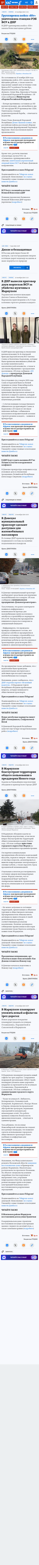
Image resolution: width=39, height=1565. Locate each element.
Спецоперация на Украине (14, 223)
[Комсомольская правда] (12, 2)
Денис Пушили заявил (21, 120)
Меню (2, 2)
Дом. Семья (5, 243)
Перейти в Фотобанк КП (23, 73)
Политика (11, 11)
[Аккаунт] (36, 2)
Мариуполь (9, 988)
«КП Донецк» (24, 369)
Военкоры (23, 7)
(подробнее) (16, 474)
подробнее (6, 200)
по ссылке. (27, 174)
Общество (6, 145)
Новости (5, 7)
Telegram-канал (25, 172)
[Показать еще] (32, 39)
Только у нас (14, 7)
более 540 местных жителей (24, 1403)
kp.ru (36, 207)
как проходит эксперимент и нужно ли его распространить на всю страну (18, 138)
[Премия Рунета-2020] (20, 3)
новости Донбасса (9, 179)
